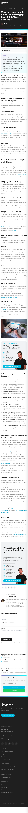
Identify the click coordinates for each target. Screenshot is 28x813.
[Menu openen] (25, 2)
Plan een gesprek (14, 687)
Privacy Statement (19, 800)
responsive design (7, 451)
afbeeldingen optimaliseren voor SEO (9, 297)
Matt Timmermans (8, 23)
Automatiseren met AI (6, 777)
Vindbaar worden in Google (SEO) (9, 766)
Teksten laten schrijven (6, 772)
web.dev (14, 230)
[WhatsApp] (2, 743)
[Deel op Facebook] (9, 587)
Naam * (2, 617)
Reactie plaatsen (6, 639)
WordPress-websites (5, 463)
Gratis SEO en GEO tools (6, 792)
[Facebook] (6, 743)
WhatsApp (14, 690)
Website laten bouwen (6, 774)
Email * (7, 622)
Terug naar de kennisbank (9, 648)
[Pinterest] (16, 743)
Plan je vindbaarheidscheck (12, 366)
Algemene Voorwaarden (9, 800)
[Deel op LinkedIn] (6, 587)
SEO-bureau (14, 508)
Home (2, 8)
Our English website (5, 759)
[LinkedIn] (9, 743)
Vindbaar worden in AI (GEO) (7, 769)
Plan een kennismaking (8, 715)
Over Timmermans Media (7, 751)
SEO (11, 8)
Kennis (7, 8)
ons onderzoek (10, 485)
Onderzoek (3, 789)
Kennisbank (3, 784)
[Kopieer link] (14, 587)
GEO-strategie (4, 510)
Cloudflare (3, 309)
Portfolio (3, 754)
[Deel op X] (11, 587)
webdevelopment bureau (20, 534)
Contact (3, 756)
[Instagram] (12, 743)
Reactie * (3, 628)
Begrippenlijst (4, 787)
